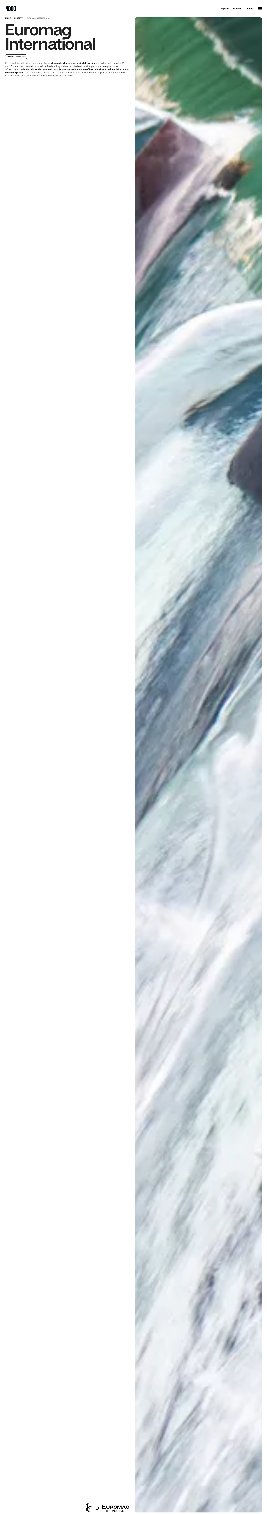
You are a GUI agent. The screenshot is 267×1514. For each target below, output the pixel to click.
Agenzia (225, 8)
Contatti (250, 8)
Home (8, 18)
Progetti (237, 8)
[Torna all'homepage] (11, 8)
